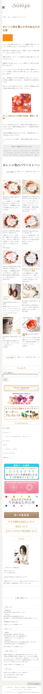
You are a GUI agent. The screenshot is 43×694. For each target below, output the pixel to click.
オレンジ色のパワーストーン (17, 17)
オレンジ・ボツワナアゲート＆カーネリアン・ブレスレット (12, 267)
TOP (4, 17)
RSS (25, 689)
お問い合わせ (10, 687)
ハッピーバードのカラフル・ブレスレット (17, 436)
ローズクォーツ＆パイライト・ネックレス (31, 301)
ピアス (5, 445)
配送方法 (24, 687)
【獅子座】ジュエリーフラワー (30, 334)
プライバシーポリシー (18, 689)
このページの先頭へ (34, 684)
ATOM (29, 689)
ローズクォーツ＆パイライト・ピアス (12, 337)
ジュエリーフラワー (9, 453)
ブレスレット (7, 432)
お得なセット (7, 457)
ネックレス (6, 440)
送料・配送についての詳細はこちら (13, 646)
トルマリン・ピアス (10, 449)
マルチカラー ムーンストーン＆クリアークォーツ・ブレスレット (31, 197)
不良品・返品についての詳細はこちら (14, 664)
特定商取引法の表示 (31, 687)
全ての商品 (6, 428)
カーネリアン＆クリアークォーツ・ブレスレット (30, 232)
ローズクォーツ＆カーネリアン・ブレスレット (12, 198)
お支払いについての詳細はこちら (13, 624)
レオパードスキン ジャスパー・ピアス (11, 303)
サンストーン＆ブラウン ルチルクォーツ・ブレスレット (11, 231)
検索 (5, 380)
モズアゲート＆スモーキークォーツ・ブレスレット (31, 269)
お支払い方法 (17, 687)
